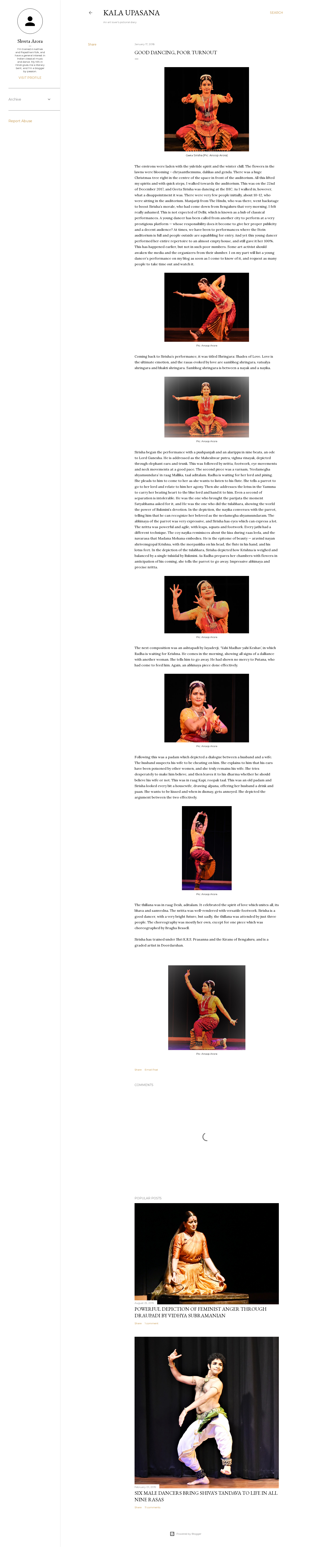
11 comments (152, 1507)
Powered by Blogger (188, 1533)
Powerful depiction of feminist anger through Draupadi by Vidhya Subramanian (201, 1312)
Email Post (151, 1069)
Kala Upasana (131, 13)
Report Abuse (20, 121)
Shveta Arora (30, 41)
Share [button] (92, 44)
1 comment (151, 1323)
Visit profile (30, 78)
